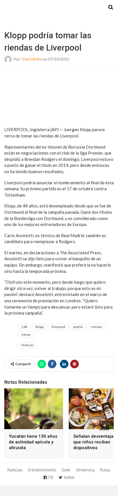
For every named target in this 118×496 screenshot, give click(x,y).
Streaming (85, 470)
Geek (66, 470)
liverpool (58, 327)
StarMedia (32, 58)
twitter (69, 477)
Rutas (105, 470)
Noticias (27, 345)
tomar (26, 334)
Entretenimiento (42, 470)
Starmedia (59, 7)
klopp (40, 327)
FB (50, 477)
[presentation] (104, 425)
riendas (97, 327)
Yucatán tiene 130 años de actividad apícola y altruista (33, 442)
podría (78, 327)
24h (24, 327)
